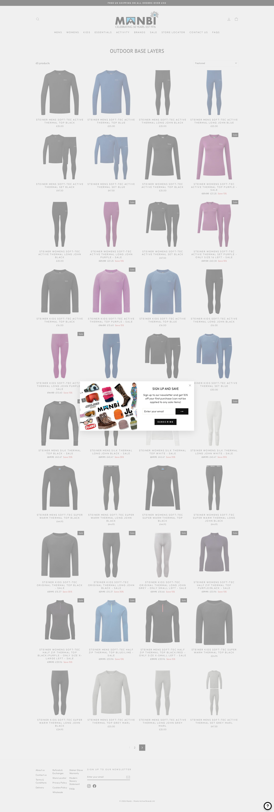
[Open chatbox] (268, 806)
